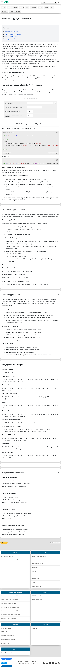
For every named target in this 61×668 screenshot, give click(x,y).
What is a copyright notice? (10, 497)
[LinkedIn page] (56, 662)
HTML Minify (35, 578)
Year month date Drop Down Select (10, 607)
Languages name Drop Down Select (10, 614)
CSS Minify (34, 582)
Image (46, 7)
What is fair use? (7, 518)
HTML (3, 7)
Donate (4, 542)
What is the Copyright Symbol (12, 34)
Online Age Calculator (7, 653)
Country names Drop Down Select (10, 596)
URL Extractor (35, 628)
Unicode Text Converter (7, 635)
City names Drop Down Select (9, 603)
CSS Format (35, 571)
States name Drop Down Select (9, 599)
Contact (20, 661)
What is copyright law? (9, 481)
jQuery (22, 7)
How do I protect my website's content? (14, 534)
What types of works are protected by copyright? (16, 483)
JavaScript (14, 7)
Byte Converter (5, 643)
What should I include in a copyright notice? (15, 502)
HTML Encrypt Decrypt (38, 560)
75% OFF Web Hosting (7, 556)
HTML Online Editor (37, 599)
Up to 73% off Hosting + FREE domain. (11, 560)
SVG (52, 7)
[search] (55, 2)
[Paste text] (55, 103)
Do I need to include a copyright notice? (14, 500)
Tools (11, 11)
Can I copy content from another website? (14, 532)
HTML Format (35, 567)
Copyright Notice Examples (11, 39)
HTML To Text (4, 632)
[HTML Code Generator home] (6, 2)
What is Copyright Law (10, 36)
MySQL (40, 7)
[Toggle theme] (59, 2)
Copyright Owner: (9, 103)
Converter (5, 11)
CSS (9, 7)
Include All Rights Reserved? (12, 111)
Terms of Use (26, 661)
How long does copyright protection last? (14, 486)
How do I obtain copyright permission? (14, 516)
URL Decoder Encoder (37, 563)
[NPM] (47, 662)
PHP (27, 7)
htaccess (17, 11)
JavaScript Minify (36, 586)
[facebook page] (50, 662)
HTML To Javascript (6, 628)
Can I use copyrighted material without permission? (17, 513)
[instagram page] (59, 662)
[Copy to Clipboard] (57, 132)
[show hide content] (58, 85)
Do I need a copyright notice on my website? (15, 529)
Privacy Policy (34, 661)
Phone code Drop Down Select (9, 618)
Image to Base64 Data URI (8, 639)
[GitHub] (44, 662)
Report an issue (56, 542)
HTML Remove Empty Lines (39, 556)
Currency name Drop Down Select (10, 611)
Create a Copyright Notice (11, 31)
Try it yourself (54, 153)
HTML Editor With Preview (39, 596)
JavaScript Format (36, 575)
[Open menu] (2, 2)
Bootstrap (33, 7)
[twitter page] (53, 662)
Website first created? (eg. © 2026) (14, 107)
